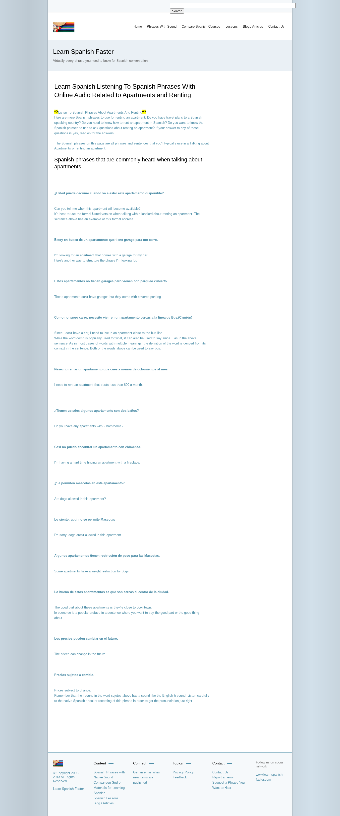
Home (137, 26)
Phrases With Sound (161, 26)
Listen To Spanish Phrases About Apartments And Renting (100, 112)
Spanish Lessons (106, 798)
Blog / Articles (253, 26)
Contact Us (276, 26)
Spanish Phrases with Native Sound (109, 774)
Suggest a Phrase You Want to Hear (228, 785)
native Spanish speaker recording (87, 701)
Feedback (180, 777)
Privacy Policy (183, 772)
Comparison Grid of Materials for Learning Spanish (109, 788)
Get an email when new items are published (146, 777)
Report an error (223, 777)
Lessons (232, 26)
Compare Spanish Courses (201, 26)
